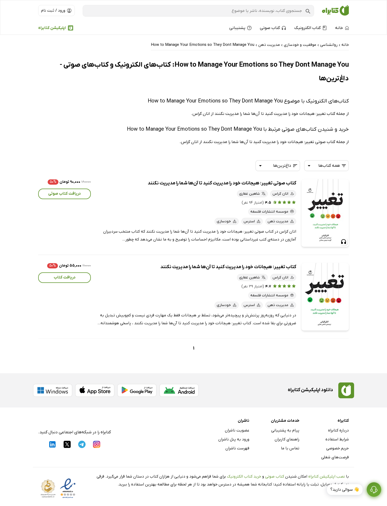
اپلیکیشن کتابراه (52, 28)
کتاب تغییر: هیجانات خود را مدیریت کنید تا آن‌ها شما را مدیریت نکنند (228, 267)
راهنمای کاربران (287, 439)
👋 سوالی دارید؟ (344, 489)
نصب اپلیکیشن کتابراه (326, 476)
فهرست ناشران (237, 448)
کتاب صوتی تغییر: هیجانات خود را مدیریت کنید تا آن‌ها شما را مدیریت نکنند (222, 183)
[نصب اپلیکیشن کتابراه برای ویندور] (52, 390)
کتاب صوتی (274, 476)
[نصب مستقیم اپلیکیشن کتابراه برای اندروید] (179, 390)
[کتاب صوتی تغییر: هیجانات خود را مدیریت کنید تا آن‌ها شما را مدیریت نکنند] (325, 213)
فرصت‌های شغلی (335, 457)
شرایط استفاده (337, 439)
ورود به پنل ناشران (233, 439)
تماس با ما (290, 448)
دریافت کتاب (65, 277)
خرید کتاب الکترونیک (244, 476)
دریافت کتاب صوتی (64, 193)
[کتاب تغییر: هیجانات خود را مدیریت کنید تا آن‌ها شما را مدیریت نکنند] (325, 297)
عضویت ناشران (237, 430)
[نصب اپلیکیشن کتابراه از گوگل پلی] (137, 390)
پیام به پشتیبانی (285, 430)
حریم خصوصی (337, 448)
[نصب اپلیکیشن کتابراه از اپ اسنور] (95, 390)
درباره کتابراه (338, 430)
